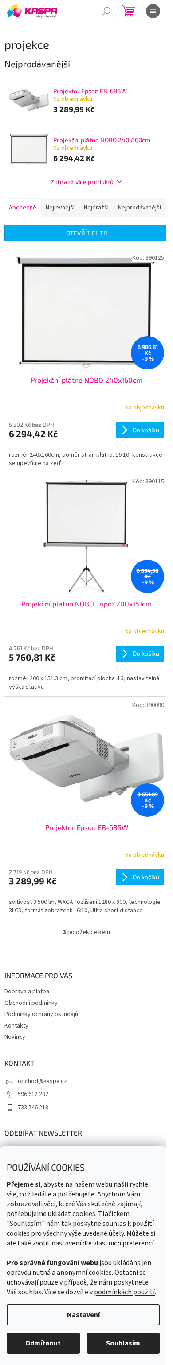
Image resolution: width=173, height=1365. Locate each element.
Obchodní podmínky (31, 1003)
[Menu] (153, 11)
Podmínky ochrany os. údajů (41, 1014)
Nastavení (83, 1315)
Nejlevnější (60, 207)
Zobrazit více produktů (82, 181)
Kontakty (16, 1025)
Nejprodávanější (139, 207)
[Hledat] (106, 11)
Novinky (14, 1036)
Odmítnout (43, 1343)
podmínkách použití (124, 1292)
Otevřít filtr (86, 233)
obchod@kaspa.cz (42, 1081)
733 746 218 (33, 1107)
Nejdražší (96, 207)
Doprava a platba (26, 991)
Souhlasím (123, 1343)
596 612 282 (33, 1094)
